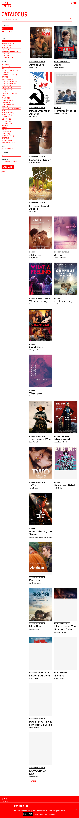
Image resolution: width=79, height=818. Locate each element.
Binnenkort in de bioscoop (45, 298)
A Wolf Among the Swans (40, 533)
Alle (4, 41)
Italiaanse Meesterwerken (10, 50)
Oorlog (6, 132)
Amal (57, 64)
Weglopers (35, 393)
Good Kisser (36, 347)
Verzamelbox (9, 58)
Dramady (7, 87)
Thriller (7, 140)
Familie (6, 98)
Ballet (6, 66)
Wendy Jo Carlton (35, 350)
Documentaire (9, 81)
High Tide (35, 626)
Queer (6, 134)
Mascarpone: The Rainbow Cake (65, 628)
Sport (5, 138)
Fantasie (6, 102)
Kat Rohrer (33, 304)
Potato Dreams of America (39, 112)
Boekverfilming (10, 71)
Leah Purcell (33, 442)
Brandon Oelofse (35, 396)
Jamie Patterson (60, 258)
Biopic (5, 68)
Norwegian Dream (40, 159)
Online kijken (40, 61)
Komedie (7, 115)
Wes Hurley (33, 116)
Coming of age (9, 75)
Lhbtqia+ (7, 123)
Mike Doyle (33, 67)
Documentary (9, 83)
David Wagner (59, 678)
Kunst (5, 117)
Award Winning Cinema (8, 44)
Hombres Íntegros (65, 110)
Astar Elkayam (34, 488)
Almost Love (36, 64)
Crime (5, 77)
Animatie (6, 64)
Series (5, 56)
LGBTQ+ (6, 54)
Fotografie (8, 104)
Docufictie (7, 79)
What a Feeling (38, 301)
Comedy (6, 73)
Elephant (34, 580)
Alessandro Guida (60, 632)
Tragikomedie (8, 142)
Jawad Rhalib (58, 67)
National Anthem (39, 675)
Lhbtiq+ (6, 121)
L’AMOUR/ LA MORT (37, 772)
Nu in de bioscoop (42, 672)
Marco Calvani (34, 629)
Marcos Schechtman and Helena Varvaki (43, 537)
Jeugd (5, 111)
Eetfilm (6, 92)
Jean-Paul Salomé (60, 442)
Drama (6, 85)
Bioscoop (7, 31)
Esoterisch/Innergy (10, 95)
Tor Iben (57, 304)
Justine (58, 255)
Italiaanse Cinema (11, 108)
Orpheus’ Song (63, 301)
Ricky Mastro (33, 258)
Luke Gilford (33, 678)
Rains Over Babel (64, 485)
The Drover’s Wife (40, 439)
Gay (5, 106)
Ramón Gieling (34, 727)
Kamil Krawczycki (35, 583)
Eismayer (59, 675)
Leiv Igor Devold (34, 162)
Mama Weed (62, 439)
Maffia (6, 125)
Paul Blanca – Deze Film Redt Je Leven (40, 723)
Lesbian (6, 119)
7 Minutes (35, 255)
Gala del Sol (58, 488)
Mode (5, 127)
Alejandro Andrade (60, 113)
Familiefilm (7, 100)
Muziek (6, 129)
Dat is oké (27, 814)
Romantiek (8, 136)
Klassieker (8, 113)
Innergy (6, 47)
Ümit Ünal (32, 212)
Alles (5, 28)
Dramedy (7, 90)
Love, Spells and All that (39, 207)
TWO (32, 485)
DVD (4, 34)
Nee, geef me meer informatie (45, 814)
